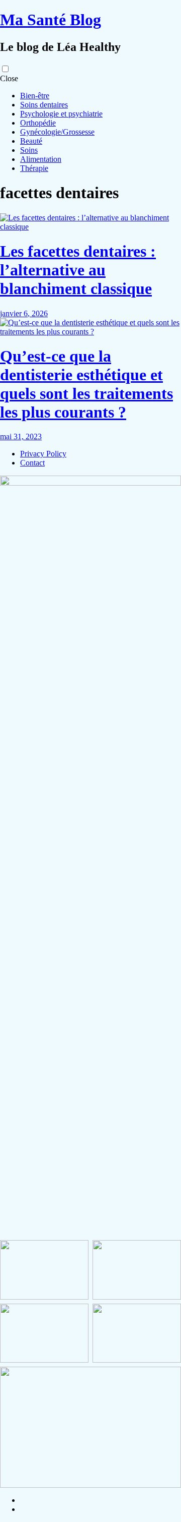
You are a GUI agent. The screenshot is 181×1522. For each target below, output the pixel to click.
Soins (29, 150)
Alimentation (40, 159)
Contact (32, 462)
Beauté (31, 141)
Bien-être (34, 95)
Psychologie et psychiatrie (61, 113)
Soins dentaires (44, 104)
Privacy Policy (43, 453)
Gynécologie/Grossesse (57, 132)
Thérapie (34, 168)
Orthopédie (38, 123)
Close (9, 78)
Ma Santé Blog (50, 20)
